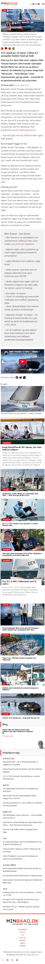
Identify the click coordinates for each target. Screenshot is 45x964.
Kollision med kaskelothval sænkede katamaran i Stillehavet (20, 689)
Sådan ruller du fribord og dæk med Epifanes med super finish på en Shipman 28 (17, 731)
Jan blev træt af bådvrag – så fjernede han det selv (21, 718)
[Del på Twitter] (20, 377)
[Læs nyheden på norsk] (9, 48)
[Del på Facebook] (17, 377)
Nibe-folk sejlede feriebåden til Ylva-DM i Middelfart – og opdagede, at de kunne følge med (22, 554)
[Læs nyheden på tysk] (6, 48)
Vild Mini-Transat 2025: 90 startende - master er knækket (21, 413)
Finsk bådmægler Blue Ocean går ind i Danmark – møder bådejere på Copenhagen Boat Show (21, 629)
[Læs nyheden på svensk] (13, 48)
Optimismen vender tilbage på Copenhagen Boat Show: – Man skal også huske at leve (20, 494)
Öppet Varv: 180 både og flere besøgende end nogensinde (19, 659)
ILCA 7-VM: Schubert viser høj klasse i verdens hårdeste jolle (20, 524)
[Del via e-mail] (24, 377)
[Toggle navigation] (43, 4)
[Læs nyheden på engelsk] (2, 48)
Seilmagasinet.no (27, 130)
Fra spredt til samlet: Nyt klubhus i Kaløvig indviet (22, 876)
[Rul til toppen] (41, 960)
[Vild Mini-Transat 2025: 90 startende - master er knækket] (22, 399)
